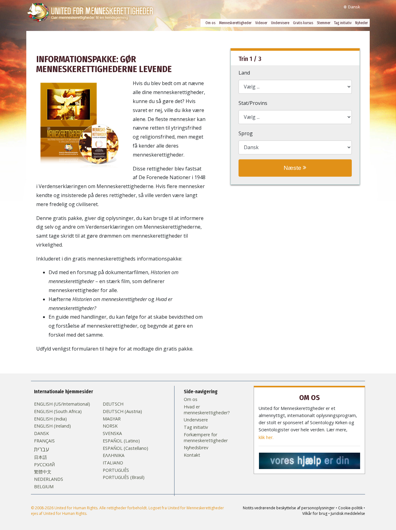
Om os (210, 23)
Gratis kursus (303, 23)
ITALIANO (113, 463)
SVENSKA (112, 433)
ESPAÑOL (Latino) (121, 441)
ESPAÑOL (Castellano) (125, 448)
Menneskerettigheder (235, 23)
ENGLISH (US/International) (62, 404)
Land (244, 72)
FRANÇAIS (44, 441)
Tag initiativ (342, 23)
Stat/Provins (253, 103)
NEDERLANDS (48, 479)
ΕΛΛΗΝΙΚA (113, 455)
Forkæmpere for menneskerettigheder (206, 437)
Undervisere (280, 23)
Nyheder (361, 23)
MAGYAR (112, 419)
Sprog (246, 133)
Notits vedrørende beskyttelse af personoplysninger (289, 508)
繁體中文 (42, 472)
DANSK (41, 433)
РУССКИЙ (44, 465)
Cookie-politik (350, 508)
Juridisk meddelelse (348, 513)
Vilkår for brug (314, 513)
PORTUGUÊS (116, 470)
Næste (293, 168)
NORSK (110, 426)
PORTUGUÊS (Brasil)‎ (123, 477)
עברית (41, 449)
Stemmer (323, 23)
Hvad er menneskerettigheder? (207, 410)
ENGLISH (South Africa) (58, 411)
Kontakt (192, 455)
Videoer (261, 23)
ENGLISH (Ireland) (52, 426)
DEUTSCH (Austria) (122, 411)
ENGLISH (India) (50, 419)
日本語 (40, 457)
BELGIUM (44, 486)
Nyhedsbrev (196, 447)
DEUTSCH (113, 404)
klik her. (266, 437)
